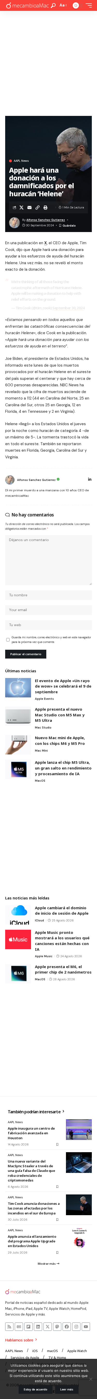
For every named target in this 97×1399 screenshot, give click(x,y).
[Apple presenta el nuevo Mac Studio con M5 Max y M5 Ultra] (18, 716)
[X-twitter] (47, 1327)
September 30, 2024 (68, 307)
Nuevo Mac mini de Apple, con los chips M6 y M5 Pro (60, 740)
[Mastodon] (57, 1327)
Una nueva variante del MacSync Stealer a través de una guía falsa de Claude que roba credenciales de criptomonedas (31, 1171)
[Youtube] (86, 1327)
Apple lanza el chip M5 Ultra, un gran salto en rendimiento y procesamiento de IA (63, 768)
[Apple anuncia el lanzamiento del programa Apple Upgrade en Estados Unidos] (79, 1237)
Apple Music (44, 956)
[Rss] (9, 1327)
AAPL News (21, 160)
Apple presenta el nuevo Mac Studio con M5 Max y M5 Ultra (60, 715)
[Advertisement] (48, 62)
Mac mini (41, 750)
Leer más (66, 1389)
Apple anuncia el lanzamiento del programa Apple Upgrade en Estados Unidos (32, 1241)
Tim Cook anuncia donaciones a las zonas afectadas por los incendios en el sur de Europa (33, 1208)
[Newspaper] (19, 1327)
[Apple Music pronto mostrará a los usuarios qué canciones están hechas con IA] (18, 939)
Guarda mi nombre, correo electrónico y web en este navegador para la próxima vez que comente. (51, 640)
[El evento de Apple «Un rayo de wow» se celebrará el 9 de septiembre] (18, 687)
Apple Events (44, 699)
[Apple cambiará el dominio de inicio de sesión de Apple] (18, 915)
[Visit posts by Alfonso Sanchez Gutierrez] (9, 480)
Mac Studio (43, 727)
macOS (40, 780)
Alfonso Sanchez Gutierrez (45, 220)
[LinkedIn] (90, 480)
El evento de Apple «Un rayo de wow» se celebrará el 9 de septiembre (63, 686)
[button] (53, 5)
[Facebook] (67, 1327)
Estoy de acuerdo (35, 1389)
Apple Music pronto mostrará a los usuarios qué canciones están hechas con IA (62, 941)
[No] (90, 1379)
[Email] (29, 207)
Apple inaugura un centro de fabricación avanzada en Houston (31, 1133)
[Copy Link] (37, 207)
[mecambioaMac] (27, 5)
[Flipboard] (28, 1327)
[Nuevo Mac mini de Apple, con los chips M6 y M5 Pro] (18, 744)
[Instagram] (76, 1327)
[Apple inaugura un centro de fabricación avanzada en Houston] (79, 1129)
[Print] (45, 207)
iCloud (39, 920)
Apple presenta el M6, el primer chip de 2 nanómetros (63, 969)
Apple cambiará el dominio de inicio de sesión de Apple (61, 910)
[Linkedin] (38, 1327)
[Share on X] (21, 207)
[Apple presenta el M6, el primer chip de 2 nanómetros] (18, 973)
